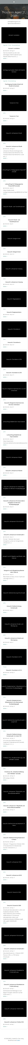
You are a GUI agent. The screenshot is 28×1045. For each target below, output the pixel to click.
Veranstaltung (16, 45)
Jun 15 (12, 375)
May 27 (13, 672)
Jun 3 (12, 439)
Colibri (18, 1040)
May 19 (13, 706)
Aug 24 (12, 50)
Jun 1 (12, 610)
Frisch (9, 45)
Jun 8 (12, 407)
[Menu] (14, 2)
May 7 (12, 988)
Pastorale (7, 50)
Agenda (5, 45)
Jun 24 (12, 254)
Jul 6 (12, 224)
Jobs (4, 113)
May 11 (13, 907)
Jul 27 (12, 188)
